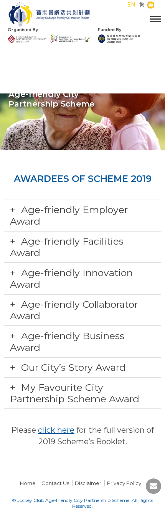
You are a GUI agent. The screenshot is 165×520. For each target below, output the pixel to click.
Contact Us (55, 483)
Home (28, 483)
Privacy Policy (124, 483)
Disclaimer (88, 483)
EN (131, 4)
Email (155, 5)
